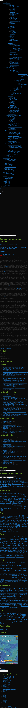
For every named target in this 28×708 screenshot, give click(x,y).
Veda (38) (5, 172)
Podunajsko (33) (14, 9)
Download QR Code (4, 671)
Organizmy (6, 683)
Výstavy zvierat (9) (9, 171)
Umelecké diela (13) (15, 125)
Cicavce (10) (16, 89)
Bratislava (7, 486)
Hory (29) (12, 97)
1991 (1, 613)
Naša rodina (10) (9, 177)
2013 (9, 348)
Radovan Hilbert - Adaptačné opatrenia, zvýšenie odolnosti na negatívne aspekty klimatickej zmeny (14, 399)
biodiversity (24, 517)
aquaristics (3, 517)
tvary (8, 287)
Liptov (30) (12, 10)
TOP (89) (5, 180)
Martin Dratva (4, 600)
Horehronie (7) (13, 25)
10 (9, 629)
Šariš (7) (12, 26)
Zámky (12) (13, 121)
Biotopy (4, 695)
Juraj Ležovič (13, 594)
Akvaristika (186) (6, 158)
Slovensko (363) (11, 5)
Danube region (12, 521)
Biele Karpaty (18, 482)
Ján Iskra (18, 594)
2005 (3, 615)
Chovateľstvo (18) (7, 168)
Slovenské (5, 700)
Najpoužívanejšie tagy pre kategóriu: (8, 476)
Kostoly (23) (13, 118)
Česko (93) (10, 61)
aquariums (10, 517)
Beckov (13, 482)
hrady (22, 495)
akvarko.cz (17, 562)
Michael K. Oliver (9, 548)
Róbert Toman (3, 554)
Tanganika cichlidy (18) (23, 78)
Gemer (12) (12, 22)
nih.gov (2, 574)
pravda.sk (16, 575)
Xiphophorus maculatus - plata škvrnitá (11, 426)
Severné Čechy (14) (14, 65)
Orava (3, 527)
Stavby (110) (11, 116)
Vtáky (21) (15, 88)
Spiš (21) (12, 17)
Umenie (4, 701)
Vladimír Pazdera (5, 607)
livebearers (7, 524)
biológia (4, 484)
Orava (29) (12, 12)
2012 (1, 348)
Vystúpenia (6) (11, 156)
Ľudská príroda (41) (12, 107)
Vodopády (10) (13, 99)
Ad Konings (3, 536)
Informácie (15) (6, 181)
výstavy (2, 508)
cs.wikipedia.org (15, 565)
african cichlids (4, 516)
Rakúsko (16, 501)
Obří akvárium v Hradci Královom (10, 430)
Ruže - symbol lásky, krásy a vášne (10, 397)
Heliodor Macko (18, 591)
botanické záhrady (19, 484)
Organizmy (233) (11, 68)
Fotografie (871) (6, 3)
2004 (22, 613)
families (24, 521)
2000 (4, 613)
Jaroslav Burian (15, 593)
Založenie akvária (7, 445)
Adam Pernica (9, 588)
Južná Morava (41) (14, 62)
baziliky (8, 482)
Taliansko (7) (13, 41)
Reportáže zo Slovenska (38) (14, 145)
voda (12, 506)
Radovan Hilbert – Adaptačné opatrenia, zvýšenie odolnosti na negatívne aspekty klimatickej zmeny (14, 387)
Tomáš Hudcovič (17, 554)
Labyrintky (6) (19, 87)
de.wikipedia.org (4, 566)
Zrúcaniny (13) (13, 120)
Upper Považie (16, 531)
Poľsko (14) (13, 39)
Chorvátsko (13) (14, 40)
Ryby (4, 694)
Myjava (24, 524)
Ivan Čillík (9, 539)
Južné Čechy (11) (14, 66)
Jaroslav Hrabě (23, 593)
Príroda (6, 681)
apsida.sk (24, 562)
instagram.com (9, 573)
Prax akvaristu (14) (9, 164)
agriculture (12, 516)
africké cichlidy (5, 478)
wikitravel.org (11, 581)
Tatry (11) (12, 8)
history (26, 523)
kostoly (3, 497)
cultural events (16, 520)
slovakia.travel (9, 580)
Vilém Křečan (10, 555)
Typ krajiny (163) (11, 27)
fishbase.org (22, 570)
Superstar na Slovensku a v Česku (10, 451)
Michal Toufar (15, 548)
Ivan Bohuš (4, 539)
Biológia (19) (8, 163)
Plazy (4, 453)
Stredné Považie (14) (15, 21)
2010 (7, 348)
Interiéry (3, 252)
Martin (10, 498)
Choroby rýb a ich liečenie (8, 440)
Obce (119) (10, 43)
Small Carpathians (16, 529)
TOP (18, 247)
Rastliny (4, 422)
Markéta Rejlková (19, 598)
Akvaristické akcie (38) (10, 159)
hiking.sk (19, 571)
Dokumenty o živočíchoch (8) (17, 137)
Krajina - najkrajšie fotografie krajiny (11, 458)
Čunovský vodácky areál (8, 452)
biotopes (3, 519)
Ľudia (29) (7, 155)
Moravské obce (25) (15, 50)
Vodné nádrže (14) (14, 109)
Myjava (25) (13, 14)
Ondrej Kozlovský (23, 601)
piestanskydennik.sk (14, 574)
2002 (11, 613)
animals (19, 516)
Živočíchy (6, 685)
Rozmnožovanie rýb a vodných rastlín (11, 449)
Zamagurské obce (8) (18, 49)
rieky (7, 503)
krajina (12, 497)
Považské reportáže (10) (16, 147)
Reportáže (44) (8, 143)
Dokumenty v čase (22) (13, 134)
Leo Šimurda (4, 596)
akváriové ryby (12, 480)
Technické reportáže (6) (13, 154)
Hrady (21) (12, 119)
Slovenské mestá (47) (15, 54)
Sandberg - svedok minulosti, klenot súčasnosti (13, 431)
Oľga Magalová (17, 551)
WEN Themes (13, 707)
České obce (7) (13, 52)
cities (9, 520)
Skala (1, 188)
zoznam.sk (4, 582)
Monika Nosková (21, 550)
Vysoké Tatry (22, 506)
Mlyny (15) (12, 128)
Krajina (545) (8, 4)
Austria (19, 517)
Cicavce (4, 455)
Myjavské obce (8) (17, 48)
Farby (5, 271)
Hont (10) (12, 23)
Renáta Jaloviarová (12, 552)
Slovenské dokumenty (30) (14, 132)
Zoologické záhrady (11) (15, 110)
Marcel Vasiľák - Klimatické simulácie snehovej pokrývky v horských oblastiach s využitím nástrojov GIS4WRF (14, 412)
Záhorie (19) (13, 19)
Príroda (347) (8, 67)
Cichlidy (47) (18, 72)
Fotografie (23, 247)
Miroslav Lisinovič (11, 550)
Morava (20, 498)
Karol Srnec (6, 543)
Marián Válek (13, 598)
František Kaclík (5, 591)
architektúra (4, 481)
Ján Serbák (15, 541)
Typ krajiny (6, 686)
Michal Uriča (21, 548)
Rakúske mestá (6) (17, 57)
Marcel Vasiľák (10, 596)
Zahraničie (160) (11, 36)
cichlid (4, 520)
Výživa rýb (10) (8, 165)
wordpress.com (18, 581)
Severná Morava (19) (15, 63)
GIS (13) (4, 186)
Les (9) (12, 102)
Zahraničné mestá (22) (15, 56)
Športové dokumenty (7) (13, 141)
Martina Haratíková (10, 547)
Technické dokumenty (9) (13, 138)
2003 (16, 613)
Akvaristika (6, 684)
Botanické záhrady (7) (15, 111)
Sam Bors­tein (9, 554)
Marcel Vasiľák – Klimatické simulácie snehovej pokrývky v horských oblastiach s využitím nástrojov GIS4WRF (14, 378)
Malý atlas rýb (6, 439)
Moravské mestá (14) (15, 59)
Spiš (15, 505)
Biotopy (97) (10, 96)
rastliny (23, 501)
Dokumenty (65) (8, 130)
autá (10, 481)
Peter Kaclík (23, 551)
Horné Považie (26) (14, 13)
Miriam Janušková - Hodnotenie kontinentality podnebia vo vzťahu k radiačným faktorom (15, 406)
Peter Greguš (7, 604)
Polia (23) (12, 30)
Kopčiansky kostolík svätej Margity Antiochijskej (13, 367)
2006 (10, 615)
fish (3, 523)
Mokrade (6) (13, 106)
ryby (12, 503)
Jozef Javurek (15, 539)
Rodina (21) (5, 176)
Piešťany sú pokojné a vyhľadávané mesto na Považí (14, 441)
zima (5, 508)
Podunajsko (18, 499)
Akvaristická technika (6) (10, 167)
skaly (18, 503)
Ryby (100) (15, 71)
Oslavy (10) (10, 150)
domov (7, 266)
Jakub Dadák (9, 593)
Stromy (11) (15, 92)
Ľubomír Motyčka (11, 557)
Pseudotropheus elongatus (9, 425)
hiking (22, 523)
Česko (10, 508)
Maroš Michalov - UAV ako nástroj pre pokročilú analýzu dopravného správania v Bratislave (15, 415)
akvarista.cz (11, 562)
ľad (18, 508)
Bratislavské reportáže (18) (16, 146)
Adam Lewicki (3, 588)
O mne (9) (7, 183)
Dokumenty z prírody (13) (13, 136)
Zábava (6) (7, 182)
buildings (21, 519)
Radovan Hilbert (13, 604)
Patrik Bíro (13, 603)
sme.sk (17, 580)
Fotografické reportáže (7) (14, 151)
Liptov (2, 524)
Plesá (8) (12, 103)
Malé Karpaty (5, 498)
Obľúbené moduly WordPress (9, 432)
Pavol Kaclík (20, 603)
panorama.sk (7, 574)
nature (15, 526)
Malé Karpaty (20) (14, 16)
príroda (7, 501)
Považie (19, 527)
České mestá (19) (14, 58)
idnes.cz (25, 571)
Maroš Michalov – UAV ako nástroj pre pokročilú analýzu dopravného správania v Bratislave (15, 372)
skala (12, 254)
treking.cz (24, 580)
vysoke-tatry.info (4, 581)
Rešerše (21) (11, 174)
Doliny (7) (12, 105)
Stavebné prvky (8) (14, 123)
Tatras (5, 531)
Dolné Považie (10, 495)
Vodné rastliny (6, 447)
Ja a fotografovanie (7, 444)
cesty (16, 493)
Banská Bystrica (16, 481)
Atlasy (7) (12, 94)
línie (10, 286)
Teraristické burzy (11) (10, 169)
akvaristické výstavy (15, 478)
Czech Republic (4, 521)
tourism (10, 531)
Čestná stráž (5, 428)
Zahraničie (6, 687)
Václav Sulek (18, 555)
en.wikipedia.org (8, 568)
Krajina (6, 679)
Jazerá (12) (13, 32)
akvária (5, 480)
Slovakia (6, 529)
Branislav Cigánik (18, 536)
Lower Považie (14, 524)
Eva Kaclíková (19, 590)
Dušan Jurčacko (4, 538)
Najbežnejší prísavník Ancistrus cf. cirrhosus (13, 446)
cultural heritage (24, 520)
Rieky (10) (12, 34)
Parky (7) (12, 112)
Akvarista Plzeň (6, 427)
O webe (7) (7, 185)
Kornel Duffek (12, 543)
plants (14, 527)
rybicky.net (23, 575)
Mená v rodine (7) (9, 178)
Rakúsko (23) (13, 37)
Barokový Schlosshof (7, 370)
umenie (13, 269)
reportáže (2, 503)
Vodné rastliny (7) (17, 93)
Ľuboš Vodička (20, 557)
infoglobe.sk (3, 573)
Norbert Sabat (17, 601)
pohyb (4, 297)
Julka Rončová (5, 541)
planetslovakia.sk (4, 575)
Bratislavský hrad (19, 486)
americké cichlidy (20, 480)
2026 (2, 623)
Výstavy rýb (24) (11, 160)
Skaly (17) (12, 98)
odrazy (5, 499)
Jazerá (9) (12, 101)
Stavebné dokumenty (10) (13, 140)
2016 (17, 621)
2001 (8, 613)
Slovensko (6, 505)
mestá (15, 498)
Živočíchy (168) (13, 70)
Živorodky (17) (19, 80)
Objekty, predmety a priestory (8, 247)
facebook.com (9, 570)
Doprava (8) (13, 129)
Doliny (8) (12, 35)
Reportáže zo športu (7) (13, 152)
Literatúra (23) (8, 173)
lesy (24, 496)
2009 (8, 617)
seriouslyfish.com (8, 577)
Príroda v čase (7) (12, 114)
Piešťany (11, 499)
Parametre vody (6, 463)
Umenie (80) (10, 124)
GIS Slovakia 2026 (7, 389)
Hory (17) (12, 31)
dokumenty (3, 494)
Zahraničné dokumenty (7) (14, 142)
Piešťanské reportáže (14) (16, 149)
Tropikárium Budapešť (8, 421)
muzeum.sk (24, 573)
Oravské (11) (16, 47)
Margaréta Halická (13, 545)
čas (11, 257)
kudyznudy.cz (17, 573)
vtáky (16, 506)
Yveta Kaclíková (14, 607)
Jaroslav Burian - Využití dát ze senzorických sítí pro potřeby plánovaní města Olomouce (14, 409)
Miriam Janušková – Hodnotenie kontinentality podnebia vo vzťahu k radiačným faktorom (13, 381)
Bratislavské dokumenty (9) (16, 133)
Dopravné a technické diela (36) (15, 127)
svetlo (11, 279)
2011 (4, 348)
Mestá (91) (12, 28)
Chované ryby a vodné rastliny (9, 438)
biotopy (11, 484)
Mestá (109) (10, 53)
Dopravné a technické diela (7, 248)
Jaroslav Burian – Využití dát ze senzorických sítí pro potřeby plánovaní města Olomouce (15, 375)
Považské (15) (16, 45)
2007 (18, 615)
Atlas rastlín (5, 423)
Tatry (8, 506)
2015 (8, 622)
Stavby (5, 691)
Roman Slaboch (21, 552)
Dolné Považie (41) (14, 6)
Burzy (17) (10, 162)
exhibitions (19, 521)
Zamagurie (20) (13, 18)
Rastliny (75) (13, 90)
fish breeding (9, 523)
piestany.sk (21, 574)
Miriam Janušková (10, 601)
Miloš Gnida (4, 601)
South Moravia (24, 529)
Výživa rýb (5, 450)
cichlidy (21, 493)
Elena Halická (13, 538)
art (15, 517)
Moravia (20, 524)
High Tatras (16, 523)
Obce (5, 690)
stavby (19, 505)
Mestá (5, 692)
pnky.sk (10, 575)
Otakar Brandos (9, 551)
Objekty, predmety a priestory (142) (13, 115)
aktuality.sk (3, 562)
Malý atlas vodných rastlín (8, 465)
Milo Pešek (20, 600)
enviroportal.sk (19, 568)
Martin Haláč (19, 547)
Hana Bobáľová (12, 591)
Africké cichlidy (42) (22, 74)
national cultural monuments (5, 526)
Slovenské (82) (13, 44)
